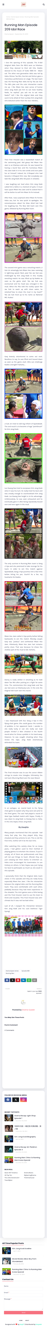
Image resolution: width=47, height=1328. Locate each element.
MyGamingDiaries (30, 1175)
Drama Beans (28, 1173)
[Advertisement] (23, 1208)
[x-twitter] (15, 1099)
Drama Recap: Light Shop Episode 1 (25, 1116)
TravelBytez (8, 1180)
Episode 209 (25, 971)
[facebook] (8, 1099)
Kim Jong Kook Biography (25, 1136)
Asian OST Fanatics (11, 1173)
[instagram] (23, 1099)
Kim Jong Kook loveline (21, 1248)
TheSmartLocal (29, 1177)
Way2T (22, 1324)
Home (8, 17)
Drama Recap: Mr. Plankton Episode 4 (25, 1148)
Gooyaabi (39, 1324)
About (27, 1320)
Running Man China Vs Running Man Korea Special (27, 1158)
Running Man (10, 973)
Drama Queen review (17, 17)
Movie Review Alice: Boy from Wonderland (24, 1260)
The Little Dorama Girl (12, 1177)
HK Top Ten (8, 1175)
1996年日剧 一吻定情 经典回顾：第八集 (27, 1127)
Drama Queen (9, 34)
